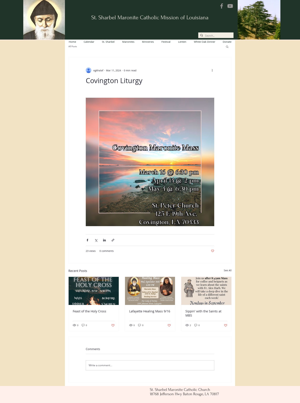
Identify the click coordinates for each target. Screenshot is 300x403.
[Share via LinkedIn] (104, 240)
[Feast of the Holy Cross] (94, 291)
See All (228, 270)
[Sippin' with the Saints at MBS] (206, 291)
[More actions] (212, 70)
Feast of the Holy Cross (89, 311)
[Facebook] (221, 6)
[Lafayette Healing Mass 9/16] (150, 291)
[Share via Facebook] (87, 240)
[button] (227, 46)
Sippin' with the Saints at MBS (203, 313)
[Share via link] (113, 240)
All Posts (72, 46)
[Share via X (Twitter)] (96, 240)
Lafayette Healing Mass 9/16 (149, 311)
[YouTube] (230, 6)
